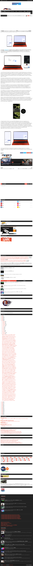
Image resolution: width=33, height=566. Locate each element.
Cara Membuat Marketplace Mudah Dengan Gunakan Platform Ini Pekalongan (10, 516)
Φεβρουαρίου (4, 332)
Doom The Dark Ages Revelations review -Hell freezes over (8, 430)
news (21, 15)
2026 (2, 315)
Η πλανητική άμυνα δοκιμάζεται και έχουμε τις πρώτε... (9, 385)
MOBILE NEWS (28, 11)
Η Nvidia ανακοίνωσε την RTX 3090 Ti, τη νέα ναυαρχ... (9, 358)
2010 (2, 414)
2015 (2, 408)
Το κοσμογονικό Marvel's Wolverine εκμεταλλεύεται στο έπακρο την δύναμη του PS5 (11, 431)
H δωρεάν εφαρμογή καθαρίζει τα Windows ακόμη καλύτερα (9, 345)
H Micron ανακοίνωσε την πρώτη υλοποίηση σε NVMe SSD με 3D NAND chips (13, 531)
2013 (2, 410)
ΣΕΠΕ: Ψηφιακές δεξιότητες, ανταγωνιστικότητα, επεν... (9, 393)
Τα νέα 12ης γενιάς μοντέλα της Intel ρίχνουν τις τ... (8, 375)
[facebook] (27, 0)
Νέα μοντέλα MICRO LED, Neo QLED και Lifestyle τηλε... (9, 376)
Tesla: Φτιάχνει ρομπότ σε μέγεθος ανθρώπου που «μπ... (9, 386)
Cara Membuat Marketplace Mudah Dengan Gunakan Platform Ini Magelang (10, 517)
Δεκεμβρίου (3, 321)
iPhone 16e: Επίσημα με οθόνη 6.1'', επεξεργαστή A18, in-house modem (9, 440)
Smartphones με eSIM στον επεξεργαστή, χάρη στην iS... (9, 336)
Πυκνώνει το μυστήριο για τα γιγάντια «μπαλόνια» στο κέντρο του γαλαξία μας (13, 557)
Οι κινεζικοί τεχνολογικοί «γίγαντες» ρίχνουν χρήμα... (8, 349)
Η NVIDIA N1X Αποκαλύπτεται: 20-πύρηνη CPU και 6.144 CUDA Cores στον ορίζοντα (13, 282)
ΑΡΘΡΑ (16, 11)
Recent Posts (8, 280)
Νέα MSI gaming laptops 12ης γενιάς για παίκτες (8, 359)
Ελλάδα (27, 460)
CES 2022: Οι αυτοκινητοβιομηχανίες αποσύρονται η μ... (9, 383)
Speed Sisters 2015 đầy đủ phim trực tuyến (6, 424)
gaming (29, 457)
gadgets (25, 457)
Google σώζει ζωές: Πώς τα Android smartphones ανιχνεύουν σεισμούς (12, 560)
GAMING (24, 11)
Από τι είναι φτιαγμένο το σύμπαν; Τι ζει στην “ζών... (8, 374)
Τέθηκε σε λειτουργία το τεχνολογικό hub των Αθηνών (8, 334)
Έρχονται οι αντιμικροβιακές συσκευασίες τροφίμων (8, 378)
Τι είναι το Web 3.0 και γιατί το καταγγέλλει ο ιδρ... (8, 392)
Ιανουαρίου (3, 333)
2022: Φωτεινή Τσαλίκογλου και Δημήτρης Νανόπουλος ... (9, 384)
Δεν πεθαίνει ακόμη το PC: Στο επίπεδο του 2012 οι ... (8, 348)
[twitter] (28, 0)
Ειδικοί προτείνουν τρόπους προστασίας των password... (9, 346)
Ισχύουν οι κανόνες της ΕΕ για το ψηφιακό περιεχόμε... (8, 371)
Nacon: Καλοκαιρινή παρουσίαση (5, 522)
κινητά (6, 461)
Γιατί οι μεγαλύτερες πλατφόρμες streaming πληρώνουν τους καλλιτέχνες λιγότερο (11, 433)
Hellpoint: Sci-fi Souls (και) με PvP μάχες (6, 523)
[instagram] (30, 0)
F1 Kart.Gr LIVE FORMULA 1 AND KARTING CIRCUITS (7, 420)
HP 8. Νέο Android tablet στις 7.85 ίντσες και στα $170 (9, 277)
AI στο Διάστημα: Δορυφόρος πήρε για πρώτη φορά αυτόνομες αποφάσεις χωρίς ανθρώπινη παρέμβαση (15, 288)
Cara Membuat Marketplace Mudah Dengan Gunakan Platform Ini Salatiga (10, 514)
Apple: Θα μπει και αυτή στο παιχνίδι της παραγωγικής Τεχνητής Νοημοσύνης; (16, 164)
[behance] (31, 0)
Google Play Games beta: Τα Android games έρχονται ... (9, 344)
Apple (9, 457)
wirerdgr (16, 32)
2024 (2, 318)
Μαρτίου (3, 331)
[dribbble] (29, 0)
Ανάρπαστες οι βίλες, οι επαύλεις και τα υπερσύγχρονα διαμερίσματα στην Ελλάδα (13, 274)
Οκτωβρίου (3, 323)
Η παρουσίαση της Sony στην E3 (8, 534)
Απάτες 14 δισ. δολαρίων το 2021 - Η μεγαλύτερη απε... (9, 362)
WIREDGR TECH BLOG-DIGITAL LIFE (15, 3)
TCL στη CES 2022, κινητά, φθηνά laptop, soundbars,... (9, 373)
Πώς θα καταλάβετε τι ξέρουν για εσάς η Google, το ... (8, 351)
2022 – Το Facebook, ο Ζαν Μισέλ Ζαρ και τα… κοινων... (9, 379)
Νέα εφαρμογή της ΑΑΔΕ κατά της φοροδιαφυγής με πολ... (9, 356)
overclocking (2, 460)
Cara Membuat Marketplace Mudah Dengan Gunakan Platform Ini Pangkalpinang (11, 518)
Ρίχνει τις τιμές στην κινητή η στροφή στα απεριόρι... (8, 363)
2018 (2, 405)
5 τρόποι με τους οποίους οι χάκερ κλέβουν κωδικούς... (8, 350)
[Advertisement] (16, 22)
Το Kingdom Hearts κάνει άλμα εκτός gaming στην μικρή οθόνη (8, 429)
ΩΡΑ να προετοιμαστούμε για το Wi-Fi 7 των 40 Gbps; (8, 343)
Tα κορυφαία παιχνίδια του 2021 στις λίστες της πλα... (8, 388)
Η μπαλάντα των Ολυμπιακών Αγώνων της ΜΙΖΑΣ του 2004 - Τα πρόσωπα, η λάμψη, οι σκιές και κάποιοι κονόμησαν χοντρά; (14, 419)
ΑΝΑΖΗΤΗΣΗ (12, 11)
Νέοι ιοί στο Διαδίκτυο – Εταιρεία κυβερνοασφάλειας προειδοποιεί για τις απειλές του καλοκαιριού (15, 550)
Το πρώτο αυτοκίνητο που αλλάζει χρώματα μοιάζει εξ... (9, 369)
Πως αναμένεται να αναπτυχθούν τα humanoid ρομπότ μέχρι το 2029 (5, 164)
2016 (2, 407)
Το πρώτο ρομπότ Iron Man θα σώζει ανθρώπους (8, 347)
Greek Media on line (3, 417)
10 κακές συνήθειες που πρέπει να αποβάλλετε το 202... (8, 370)
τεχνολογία (10, 461)
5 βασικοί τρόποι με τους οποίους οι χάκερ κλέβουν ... (8, 337)
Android (11, 32)
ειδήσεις (2, 461)
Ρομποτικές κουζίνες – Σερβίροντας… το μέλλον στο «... (9, 397)
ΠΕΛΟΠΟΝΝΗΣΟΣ (3, 424)
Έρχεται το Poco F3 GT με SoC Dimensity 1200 (8, 399)
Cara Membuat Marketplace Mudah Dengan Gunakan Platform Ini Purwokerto (10, 515)
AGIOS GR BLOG (3, 422)
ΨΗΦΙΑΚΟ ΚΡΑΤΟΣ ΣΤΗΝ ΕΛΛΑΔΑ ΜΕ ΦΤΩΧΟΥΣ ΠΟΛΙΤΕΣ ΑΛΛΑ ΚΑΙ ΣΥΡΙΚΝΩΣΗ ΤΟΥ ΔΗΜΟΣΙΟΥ (14, 256)
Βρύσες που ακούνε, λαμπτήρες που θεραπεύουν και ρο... (9, 361)
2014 (2, 409)
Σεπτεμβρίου (3, 324)
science (10, 460)
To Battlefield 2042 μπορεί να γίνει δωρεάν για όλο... (8, 338)
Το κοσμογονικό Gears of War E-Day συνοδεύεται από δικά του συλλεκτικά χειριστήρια (11, 432)
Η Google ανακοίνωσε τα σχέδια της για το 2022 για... (8, 365)
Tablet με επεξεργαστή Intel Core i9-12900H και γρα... (9, 364)
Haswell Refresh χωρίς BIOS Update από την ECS (9, 267)
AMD (1, 457)
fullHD (21, 457)
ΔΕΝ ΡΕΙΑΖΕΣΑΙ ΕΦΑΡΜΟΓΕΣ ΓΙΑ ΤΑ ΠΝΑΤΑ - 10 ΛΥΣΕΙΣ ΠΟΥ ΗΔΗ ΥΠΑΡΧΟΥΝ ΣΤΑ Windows (13, 260)
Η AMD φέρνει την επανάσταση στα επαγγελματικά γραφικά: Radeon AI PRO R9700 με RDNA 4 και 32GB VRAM (16, 541)
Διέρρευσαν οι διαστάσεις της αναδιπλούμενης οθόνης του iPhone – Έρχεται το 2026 (13, 291)
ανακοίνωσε (6, 49)
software (14, 32)
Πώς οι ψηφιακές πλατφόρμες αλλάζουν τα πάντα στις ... (9, 342)
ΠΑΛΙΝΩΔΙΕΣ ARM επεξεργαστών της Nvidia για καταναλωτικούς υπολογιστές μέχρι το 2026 (14, 544)
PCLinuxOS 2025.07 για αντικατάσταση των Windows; (10, 547)
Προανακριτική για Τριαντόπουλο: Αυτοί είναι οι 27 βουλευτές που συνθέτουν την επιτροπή (12, 439)
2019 (2, 404)
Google (13, 457)
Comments (24, 280)
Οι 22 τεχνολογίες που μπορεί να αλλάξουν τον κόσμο (8, 398)
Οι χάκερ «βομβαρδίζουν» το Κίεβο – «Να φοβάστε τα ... (9, 355)
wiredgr (23, 460)
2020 (2, 403)
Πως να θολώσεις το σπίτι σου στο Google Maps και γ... (9, 357)
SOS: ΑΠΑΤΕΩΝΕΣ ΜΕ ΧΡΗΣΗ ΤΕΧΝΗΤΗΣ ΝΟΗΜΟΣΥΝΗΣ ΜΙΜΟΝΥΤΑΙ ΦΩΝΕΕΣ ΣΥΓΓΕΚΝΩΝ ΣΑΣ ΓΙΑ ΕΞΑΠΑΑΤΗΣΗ (15, 259)
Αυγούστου (3, 325)
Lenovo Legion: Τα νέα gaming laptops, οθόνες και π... (9, 377)
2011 (2, 413)
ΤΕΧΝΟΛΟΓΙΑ (20, 11)
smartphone (14, 460)
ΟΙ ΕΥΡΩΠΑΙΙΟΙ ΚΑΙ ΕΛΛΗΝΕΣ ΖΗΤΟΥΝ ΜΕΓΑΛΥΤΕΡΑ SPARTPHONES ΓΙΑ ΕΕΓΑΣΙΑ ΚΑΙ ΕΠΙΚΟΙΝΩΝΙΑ (14, 257)
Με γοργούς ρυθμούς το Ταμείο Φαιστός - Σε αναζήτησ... (9, 387)
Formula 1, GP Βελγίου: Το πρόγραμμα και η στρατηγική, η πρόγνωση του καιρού (10, 421)
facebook (17, 457)
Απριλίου (3, 330)
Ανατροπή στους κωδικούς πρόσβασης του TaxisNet (8, 391)
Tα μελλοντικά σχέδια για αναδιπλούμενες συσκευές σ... (9, 360)
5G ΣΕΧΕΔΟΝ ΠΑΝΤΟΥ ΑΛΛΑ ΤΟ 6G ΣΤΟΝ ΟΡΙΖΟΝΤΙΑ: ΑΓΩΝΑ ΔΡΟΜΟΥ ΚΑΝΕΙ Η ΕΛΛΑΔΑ (13, 261)
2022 (2, 320)
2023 (2, 319)
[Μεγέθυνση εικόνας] (16, 62)
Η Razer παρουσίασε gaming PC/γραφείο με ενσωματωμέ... (9, 372)
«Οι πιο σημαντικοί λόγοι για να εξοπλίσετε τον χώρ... (8, 400)
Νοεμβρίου (3, 322)
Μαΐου (3, 329)
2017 (2, 406)
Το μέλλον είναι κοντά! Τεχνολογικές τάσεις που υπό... (8, 335)
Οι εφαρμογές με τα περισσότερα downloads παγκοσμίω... (9, 389)
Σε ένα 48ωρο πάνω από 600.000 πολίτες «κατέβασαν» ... (9, 390)
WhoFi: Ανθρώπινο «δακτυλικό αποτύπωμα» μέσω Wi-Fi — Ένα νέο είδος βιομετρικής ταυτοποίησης (14, 285)
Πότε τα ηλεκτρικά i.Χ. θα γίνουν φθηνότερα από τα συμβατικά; (26, 164)
